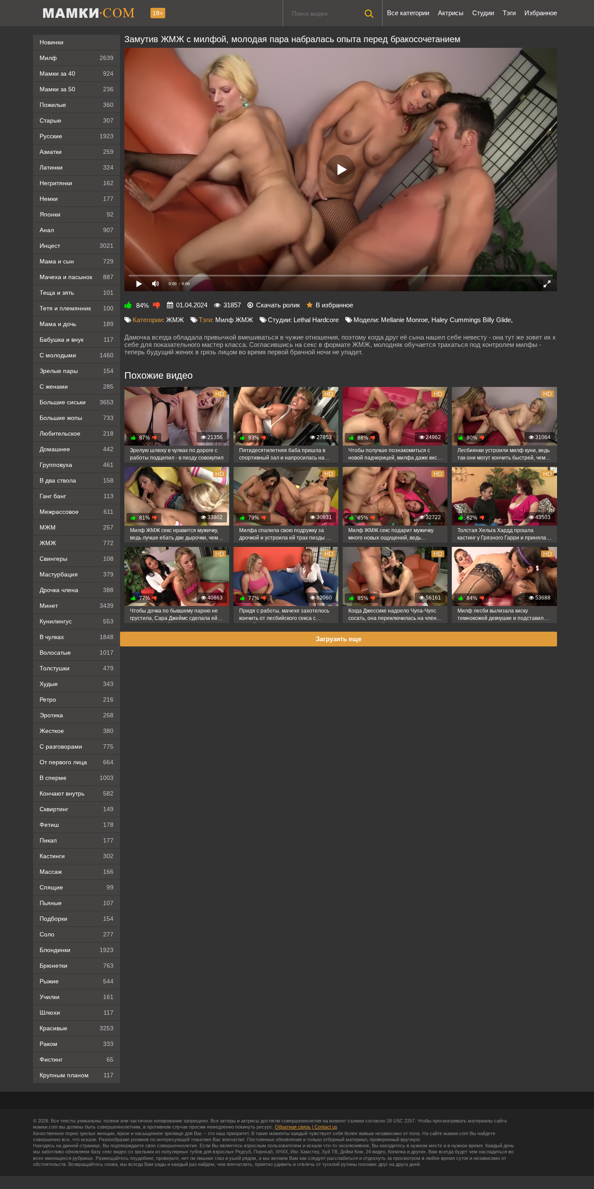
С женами (76, 386)
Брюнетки (76, 965)
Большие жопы (76, 417)
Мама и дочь (76, 323)
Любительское (76, 433)
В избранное (334, 305)
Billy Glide (497, 319)
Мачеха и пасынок (76, 276)
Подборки (76, 918)
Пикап (76, 840)
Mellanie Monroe (404, 319)
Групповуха (76, 464)
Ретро (76, 699)
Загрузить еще (338, 639)
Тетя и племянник (76, 308)
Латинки (76, 167)
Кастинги (76, 856)
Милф (76, 57)
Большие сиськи (76, 402)
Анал (76, 229)
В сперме (76, 777)
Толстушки (76, 668)
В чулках (76, 636)
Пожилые (76, 104)
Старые (76, 120)
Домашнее (76, 449)
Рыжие (76, 981)
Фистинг (76, 1059)
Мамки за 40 (76, 73)
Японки (76, 214)
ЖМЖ (76, 543)
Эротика (76, 715)
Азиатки (76, 151)
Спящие (76, 887)
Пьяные (76, 902)
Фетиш (76, 824)
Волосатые (76, 652)
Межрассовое (76, 511)
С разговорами (76, 746)
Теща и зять (76, 292)
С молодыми (76, 355)
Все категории (408, 13)
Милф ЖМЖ (234, 319)
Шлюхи (76, 1012)
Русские (76, 136)
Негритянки (76, 183)
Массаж (76, 871)
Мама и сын (76, 261)
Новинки (51, 42)
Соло (76, 934)
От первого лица (76, 762)
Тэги (509, 13)
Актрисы (451, 13)
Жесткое (76, 730)
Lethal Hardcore (316, 319)
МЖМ (76, 527)
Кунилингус (76, 621)
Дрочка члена (76, 589)
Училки (76, 996)
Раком (76, 1043)
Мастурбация (76, 574)
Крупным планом (76, 1075)
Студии (483, 13)
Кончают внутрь (76, 793)
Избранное (540, 13)
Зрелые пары (76, 370)
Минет (76, 605)
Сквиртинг (76, 809)
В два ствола (76, 480)
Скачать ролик (278, 305)
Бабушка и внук (76, 339)
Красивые (76, 1028)
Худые (76, 683)
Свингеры (76, 558)
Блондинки (76, 949)
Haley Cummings (456, 319)
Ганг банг (76, 496)
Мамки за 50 (76, 89)
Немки (76, 198)
